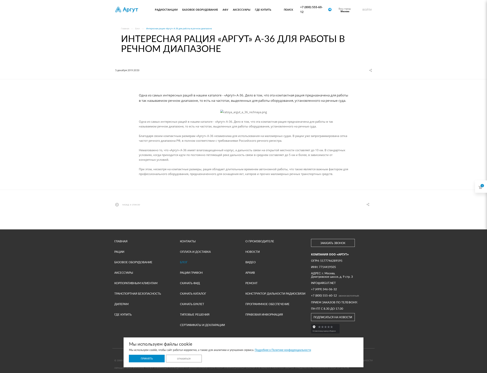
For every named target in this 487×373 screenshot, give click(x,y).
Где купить (123, 314)
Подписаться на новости (333, 317)
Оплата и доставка (195, 251)
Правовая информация (264, 314)
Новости (252, 251)
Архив (250, 272)
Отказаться (183, 358)
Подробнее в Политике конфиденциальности (283, 350)
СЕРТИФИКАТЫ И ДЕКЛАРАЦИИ (202, 325)
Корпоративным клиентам (136, 283)
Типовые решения (194, 314)
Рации (119, 251)
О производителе (259, 241)
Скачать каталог (193, 293)
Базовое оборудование (133, 262)
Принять (147, 358)
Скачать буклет (192, 304)
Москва (345, 11)
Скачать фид (190, 283)
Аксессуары (123, 272)
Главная (120, 241)
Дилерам (121, 304)
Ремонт (251, 283)
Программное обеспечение (267, 304)
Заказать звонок (332, 243)
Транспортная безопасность (137, 293)
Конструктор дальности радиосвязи (275, 293)
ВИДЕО (250, 262)
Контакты (188, 241)
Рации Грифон (191, 272)
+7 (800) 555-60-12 (311, 9)
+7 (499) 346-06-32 (324, 289)
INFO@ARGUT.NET (323, 283)
